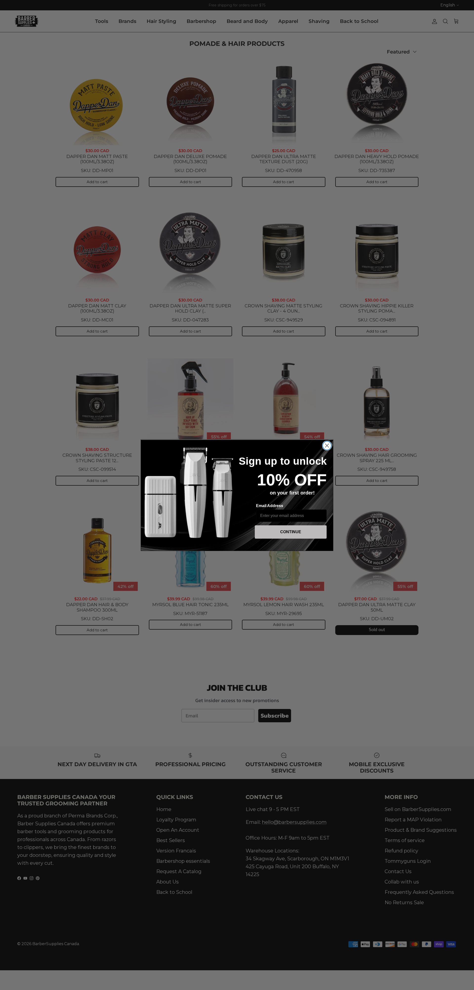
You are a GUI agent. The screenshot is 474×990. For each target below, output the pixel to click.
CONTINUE (290, 532)
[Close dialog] (327, 445)
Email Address (269, 506)
